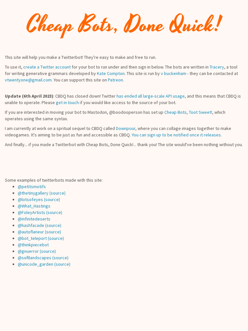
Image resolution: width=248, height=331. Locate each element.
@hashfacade (31, 225)
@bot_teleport (32, 238)
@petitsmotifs (32, 186)
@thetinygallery (33, 193)
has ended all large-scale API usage (151, 96)
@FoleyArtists (31, 212)
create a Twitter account (47, 67)
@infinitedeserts (34, 219)
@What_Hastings (34, 206)
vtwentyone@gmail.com (28, 80)
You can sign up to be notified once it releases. (177, 135)
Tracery (217, 67)
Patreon (115, 80)
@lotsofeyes (30, 199)
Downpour (125, 128)
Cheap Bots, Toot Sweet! (188, 112)
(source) (57, 193)
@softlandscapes (34, 258)
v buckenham (173, 73)
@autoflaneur (31, 232)
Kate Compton (111, 73)
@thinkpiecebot (33, 245)
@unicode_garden (35, 264)
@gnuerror (28, 251)
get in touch (67, 102)
